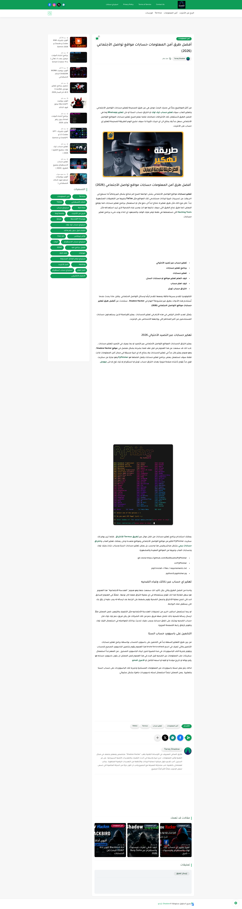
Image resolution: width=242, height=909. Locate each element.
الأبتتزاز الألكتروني (78, 276)
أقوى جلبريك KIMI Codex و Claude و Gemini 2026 (60, 44)
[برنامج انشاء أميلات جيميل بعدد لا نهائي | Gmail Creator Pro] (78, 57)
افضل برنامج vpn (78, 248)
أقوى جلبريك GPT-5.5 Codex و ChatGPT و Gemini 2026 (60, 135)
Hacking (82, 265)
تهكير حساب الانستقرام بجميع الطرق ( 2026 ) (60, 165)
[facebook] (49, 4)
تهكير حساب (157, 726)
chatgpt (82, 253)
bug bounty (59, 214)
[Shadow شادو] (181, 5)
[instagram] (54, 4)
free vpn (60, 236)
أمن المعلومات (170, 13)
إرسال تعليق (181, 874)
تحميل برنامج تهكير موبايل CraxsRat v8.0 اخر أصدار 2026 (60, 89)
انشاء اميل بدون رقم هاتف (74, 231)
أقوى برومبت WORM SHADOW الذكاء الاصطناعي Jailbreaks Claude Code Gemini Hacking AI (59, 74)
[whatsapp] (63, 4)
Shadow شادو (164, 904)
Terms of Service (145, 5)
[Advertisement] (121, 25)
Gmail (59, 219)
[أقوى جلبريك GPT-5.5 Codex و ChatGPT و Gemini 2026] (78, 133)
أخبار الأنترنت (63, 265)
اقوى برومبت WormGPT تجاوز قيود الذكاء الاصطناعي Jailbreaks (61, 105)
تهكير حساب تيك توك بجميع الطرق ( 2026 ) (60, 150)
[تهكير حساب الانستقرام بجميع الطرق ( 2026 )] (78, 163)
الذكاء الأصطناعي (78, 202)
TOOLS (134, 726)
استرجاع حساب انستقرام (62, 270)
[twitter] (59, 4)
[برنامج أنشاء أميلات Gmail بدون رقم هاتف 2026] (78, 118)
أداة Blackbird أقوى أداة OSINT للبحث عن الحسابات (112, 850)
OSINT (59, 248)
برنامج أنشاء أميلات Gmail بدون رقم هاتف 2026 (59, 119)
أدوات (56, 242)
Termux (158, 13)
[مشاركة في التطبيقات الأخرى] (157, 738)
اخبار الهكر (81, 270)
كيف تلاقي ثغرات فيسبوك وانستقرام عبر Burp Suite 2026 (143, 850)
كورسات (149, 13)
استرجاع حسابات (112, 5)
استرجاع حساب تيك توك (75, 225)
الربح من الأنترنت (186, 13)
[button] (180, 738)
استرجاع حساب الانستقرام (74, 242)
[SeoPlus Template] (192, 904)
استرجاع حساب (63, 208)
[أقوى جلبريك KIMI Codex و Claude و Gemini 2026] (78, 42)
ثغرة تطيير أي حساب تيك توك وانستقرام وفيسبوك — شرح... (176, 850)
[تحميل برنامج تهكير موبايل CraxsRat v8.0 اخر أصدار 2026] (78, 87)
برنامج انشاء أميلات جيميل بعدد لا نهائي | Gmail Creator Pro (59, 59)
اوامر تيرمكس (79, 236)
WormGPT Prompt (78, 219)
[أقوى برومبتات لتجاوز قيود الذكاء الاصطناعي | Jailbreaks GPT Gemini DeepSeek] (78, 178)
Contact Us (160, 5)
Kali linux (81, 208)
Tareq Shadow (179, 59)
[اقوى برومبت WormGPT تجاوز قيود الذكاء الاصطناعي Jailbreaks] (78, 102)
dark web (63, 253)
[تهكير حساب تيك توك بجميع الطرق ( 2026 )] (78, 148)
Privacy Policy (128, 5)
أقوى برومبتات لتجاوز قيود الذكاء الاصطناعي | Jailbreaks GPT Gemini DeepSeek (60, 180)
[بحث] (50, 13)
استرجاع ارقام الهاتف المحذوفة (72, 259)
